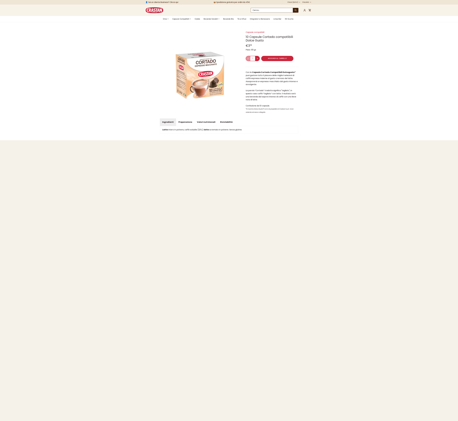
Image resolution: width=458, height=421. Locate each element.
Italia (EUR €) (293, 2)
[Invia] (295, 10)
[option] (200, 66)
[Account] (304, 10)
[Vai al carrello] (309, 10)
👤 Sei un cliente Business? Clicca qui (162, 2)
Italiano (305, 2)
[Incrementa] (257, 58)
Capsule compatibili (255, 32)
